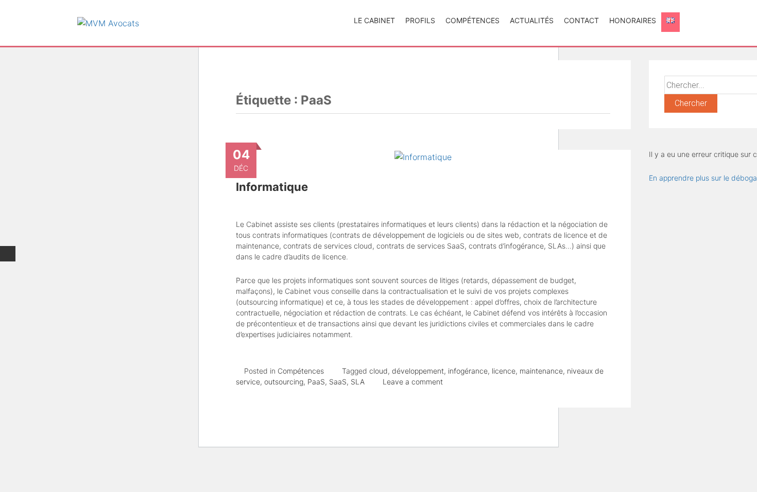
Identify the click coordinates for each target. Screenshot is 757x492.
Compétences (472, 20)
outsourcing (283, 381)
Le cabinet (374, 20)
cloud (378, 370)
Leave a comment (413, 381)
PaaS (316, 381)
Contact (581, 20)
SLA (358, 381)
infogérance (468, 370)
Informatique (272, 187)
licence (503, 370)
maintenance (541, 370)
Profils (420, 20)
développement (418, 370)
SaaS (338, 381)
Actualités (532, 20)
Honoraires (632, 20)
